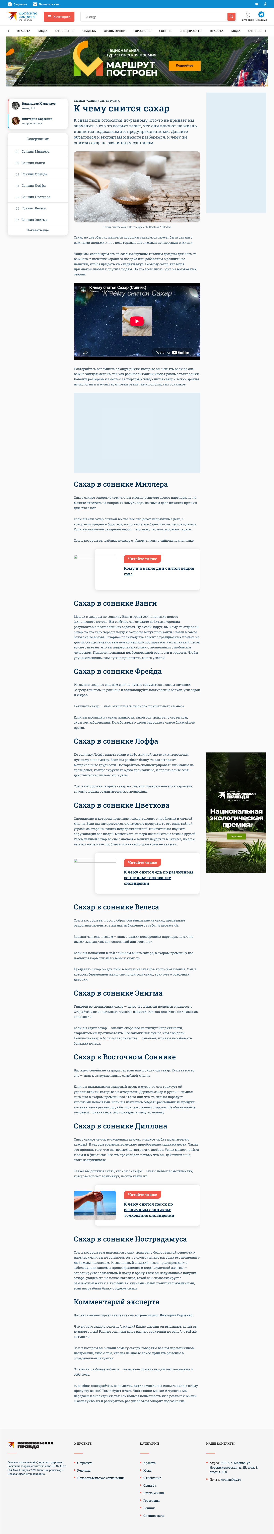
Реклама (83, 1470)
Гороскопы (142, 31)
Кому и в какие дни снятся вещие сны (159, 571)
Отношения (64, 31)
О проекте (84, 1463)
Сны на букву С (110, 100)
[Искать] (231, 17)
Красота (23, 31)
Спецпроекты (191, 31)
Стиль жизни (114, 31)
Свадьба (89, 31)
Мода (42, 31)
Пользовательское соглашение (101, 1478)
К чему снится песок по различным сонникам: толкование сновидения (149, 1209)
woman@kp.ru (230, 1479)
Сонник (165, 31)
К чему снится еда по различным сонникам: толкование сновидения (158, 877)
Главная (79, 100)
